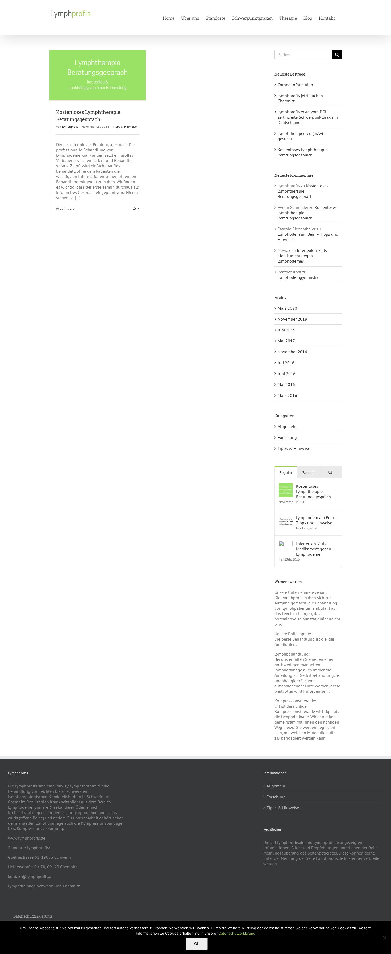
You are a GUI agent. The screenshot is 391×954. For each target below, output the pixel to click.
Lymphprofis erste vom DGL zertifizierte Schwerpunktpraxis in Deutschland (308, 117)
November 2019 (292, 319)
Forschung (287, 437)
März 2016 (287, 395)
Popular (286, 472)
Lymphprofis (70, 126)
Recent (308, 472)
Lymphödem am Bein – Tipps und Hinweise (316, 520)
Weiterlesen (64, 209)
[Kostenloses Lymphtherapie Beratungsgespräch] (286, 486)
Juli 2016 (286, 362)
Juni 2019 (287, 330)
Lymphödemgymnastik (298, 277)
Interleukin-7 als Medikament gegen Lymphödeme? (302, 256)
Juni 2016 (287, 373)
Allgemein (287, 426)
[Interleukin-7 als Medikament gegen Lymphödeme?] (286, 543)
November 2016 (292, 351)
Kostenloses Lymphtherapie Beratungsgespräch (302, 152)
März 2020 (287, 308)
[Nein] (384, 937)
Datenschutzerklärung (237, 933)
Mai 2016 (286, 384)
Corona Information (295, 84)
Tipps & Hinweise (125, 126)
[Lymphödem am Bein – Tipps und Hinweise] (286, 517)
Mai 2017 (286, 340)
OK (196, 943)
